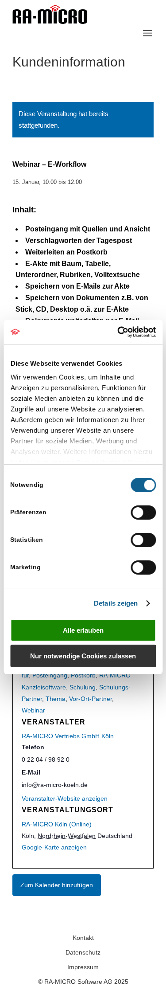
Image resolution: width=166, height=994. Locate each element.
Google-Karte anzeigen (54, 847)
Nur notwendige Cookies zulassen (83, 656)
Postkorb (83, 675)
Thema (56, 698)
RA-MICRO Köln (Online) (57, 824)
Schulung (82, 687)
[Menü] (148, 33)
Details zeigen (116, 603)
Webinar (33, 710)
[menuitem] (148, 33)
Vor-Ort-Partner (90, 698)
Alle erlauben (83, 630)
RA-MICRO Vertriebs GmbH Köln (68, 736)
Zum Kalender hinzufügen (56, 884)
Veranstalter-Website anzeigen (65, 798)
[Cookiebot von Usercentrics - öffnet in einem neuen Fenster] (118, 332)
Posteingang (49, 675)
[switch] (143, 512)
